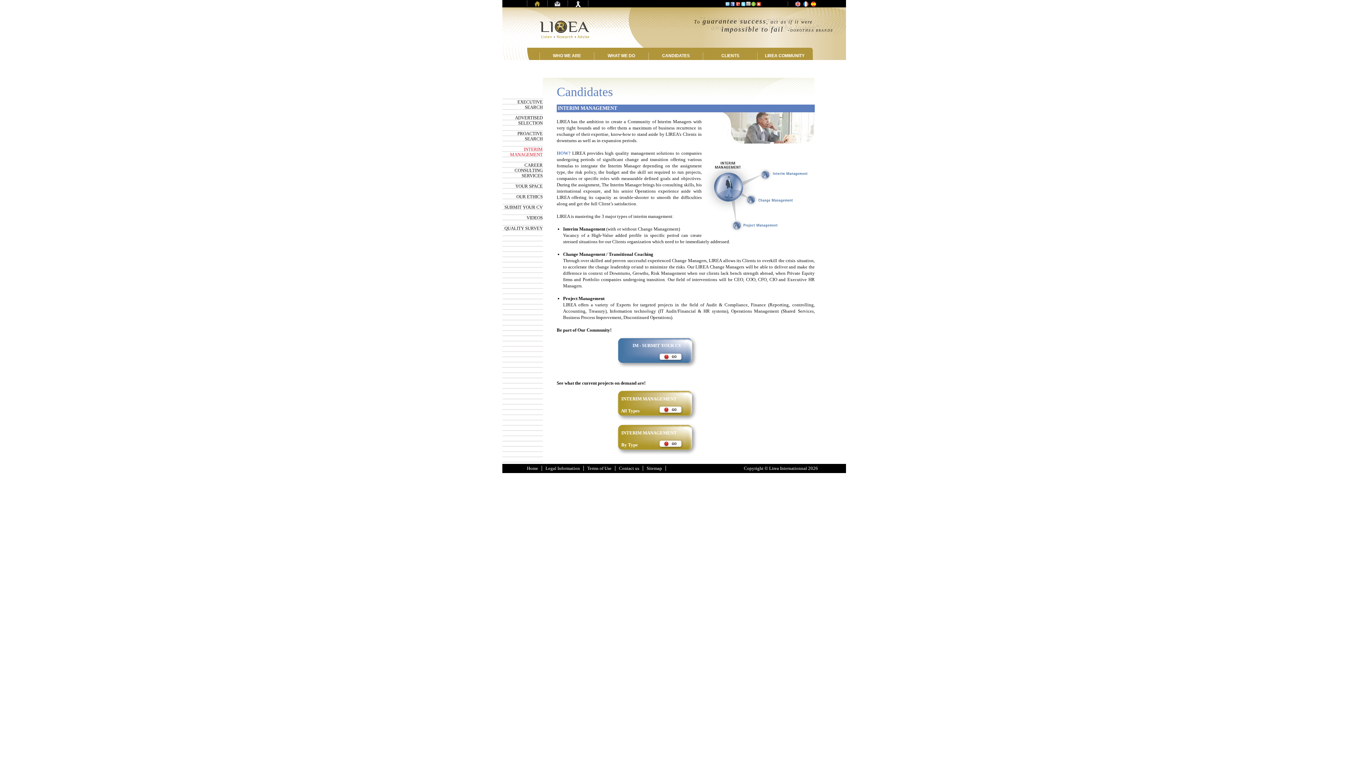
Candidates (676, 55)
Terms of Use (599, 468)
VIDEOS (535, 217)
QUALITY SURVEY (523, 228)
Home (532, 468)
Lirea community (785, 55)
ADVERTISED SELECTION (529, 120)
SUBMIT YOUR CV (523, 207)
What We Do (621, 55)
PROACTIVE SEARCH (530, 136)
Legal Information (563, 468)
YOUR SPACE (529, 186)
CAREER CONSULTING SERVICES (529, 170)
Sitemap (654, 468)
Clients (730, 55)
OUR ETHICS (529, 196)
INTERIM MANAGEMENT (526, 152)
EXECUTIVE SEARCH (530, 104)
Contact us (629, 468)
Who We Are (567, 55)
